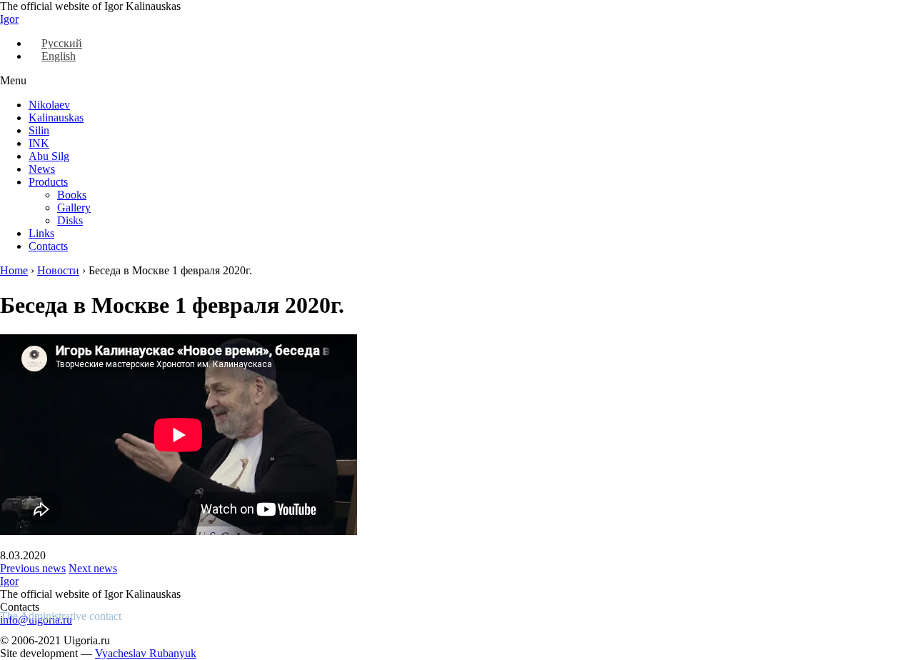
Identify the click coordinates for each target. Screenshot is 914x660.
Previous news (33, 568)
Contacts (48, 246)
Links (41, 233)
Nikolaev (49, 105)
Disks (70, 220)
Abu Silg (49, 156)
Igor (9, 19)
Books (71, 195)
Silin (39, 130)
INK (39, 143)
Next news (93, 568)
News (42, 169)
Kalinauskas (56, 117)
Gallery (74, 207)
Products (48, 182)
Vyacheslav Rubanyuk (145, 653)
